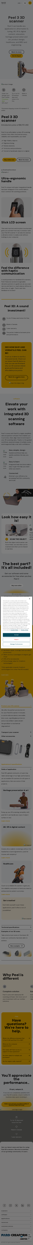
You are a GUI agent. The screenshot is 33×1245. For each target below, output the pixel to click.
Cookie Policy (14, 630)
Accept (16, 635)
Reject (16, 639)
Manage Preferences (16, 644)
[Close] (30, 599)
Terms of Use (24, 630)
